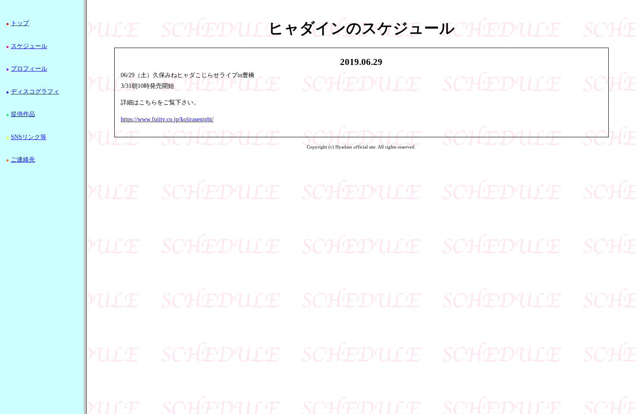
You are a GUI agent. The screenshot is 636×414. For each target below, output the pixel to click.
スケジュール (29, 46)
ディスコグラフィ (35, 91)
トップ (20, 23)
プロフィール (29, 68)
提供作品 (23, 114)
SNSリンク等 (28, 137)
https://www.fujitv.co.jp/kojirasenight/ (167, 119)
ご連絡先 (23, 159)
